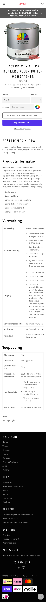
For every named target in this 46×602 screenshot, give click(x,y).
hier (22, 555)
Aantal (34, 94)
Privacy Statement (10, 539)
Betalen (5, 490)
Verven (5, 446)
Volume (5, 94)
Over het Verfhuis (10, 462)
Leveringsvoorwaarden (12, 486)
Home (5, 442)
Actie (4, 466)
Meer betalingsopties (22, 129)
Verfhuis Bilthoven (16, 576)
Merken (5, 454)
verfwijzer (35, 555)
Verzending (7, 482)
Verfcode (5, 107)
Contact (6, 458)
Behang (5, 470)
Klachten (6, 502)
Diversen (6, 450)
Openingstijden (9, 543)
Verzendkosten (28, 85)
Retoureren (7, 498)
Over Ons (6, 535)
